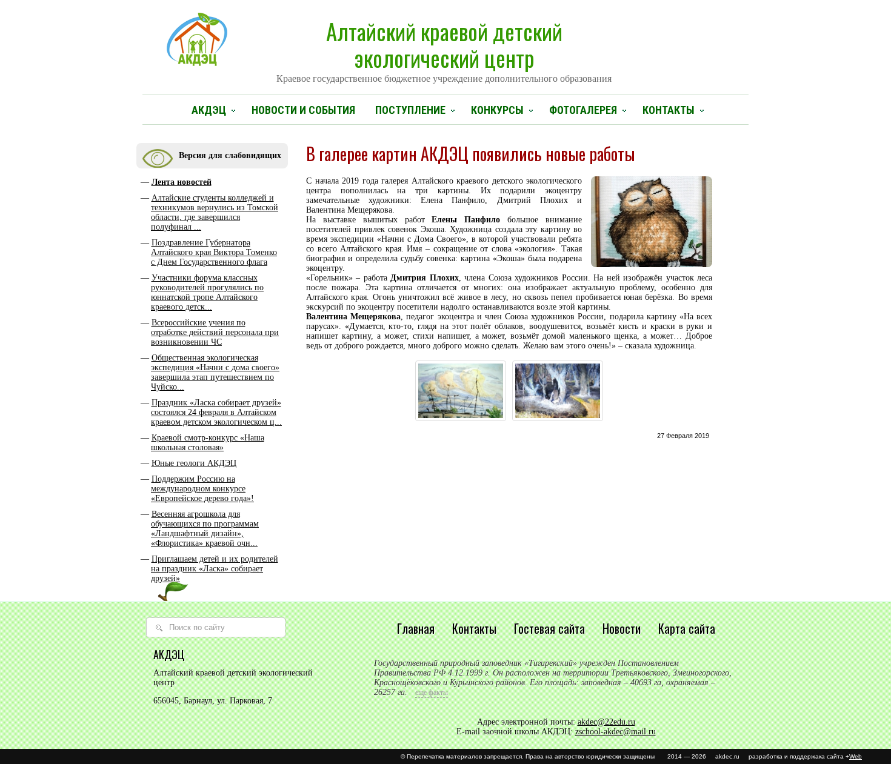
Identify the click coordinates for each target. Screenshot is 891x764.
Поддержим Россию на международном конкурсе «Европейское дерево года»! (202, 488)
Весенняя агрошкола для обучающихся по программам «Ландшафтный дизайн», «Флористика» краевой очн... (205, 529)
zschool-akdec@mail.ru (615, 731)
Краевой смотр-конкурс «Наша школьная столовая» (207, 442)
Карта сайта (686, 628)
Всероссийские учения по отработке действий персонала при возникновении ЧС (215, 332)
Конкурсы (497, 110)
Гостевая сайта (549, 628)
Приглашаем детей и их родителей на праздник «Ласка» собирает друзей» (214, 568)
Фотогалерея (583, 110)
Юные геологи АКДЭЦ (194, 463)
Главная (416, 628)
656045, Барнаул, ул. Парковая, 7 (212, 700)
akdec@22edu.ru (606, 721)
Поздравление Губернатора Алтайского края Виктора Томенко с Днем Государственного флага (214, 252)
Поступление (410, 110)
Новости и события (303, 110)
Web (855, 756)
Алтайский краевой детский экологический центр (444, 49)
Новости (621, 628)
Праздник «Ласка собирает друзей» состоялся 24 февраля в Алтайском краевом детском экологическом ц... (216, 412)
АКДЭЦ (209, 110)
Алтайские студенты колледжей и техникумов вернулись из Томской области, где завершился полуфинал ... (214, 212)
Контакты (668, 110)
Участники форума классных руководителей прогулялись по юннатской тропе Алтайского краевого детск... (207, 292)
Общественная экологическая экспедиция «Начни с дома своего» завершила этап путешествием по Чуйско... (215, 372)
